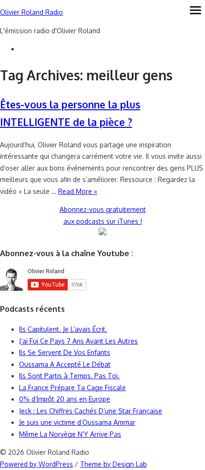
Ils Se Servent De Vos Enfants (64, 352)
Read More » (77, 191)
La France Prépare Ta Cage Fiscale (72, 388)
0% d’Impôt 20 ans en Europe (64, 399)
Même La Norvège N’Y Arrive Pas (70, 434)
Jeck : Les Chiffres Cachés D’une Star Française (90, 411)
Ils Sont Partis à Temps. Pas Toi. (69, 376)
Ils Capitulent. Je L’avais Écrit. (63, 329)
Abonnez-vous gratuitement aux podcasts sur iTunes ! (103, 215)
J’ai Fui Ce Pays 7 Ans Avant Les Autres (78, 341)
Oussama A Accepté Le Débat (65, 364)
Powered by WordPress (36, 464)
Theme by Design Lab (113, 464)
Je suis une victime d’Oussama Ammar (77, 422)
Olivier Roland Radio (31, 12)
